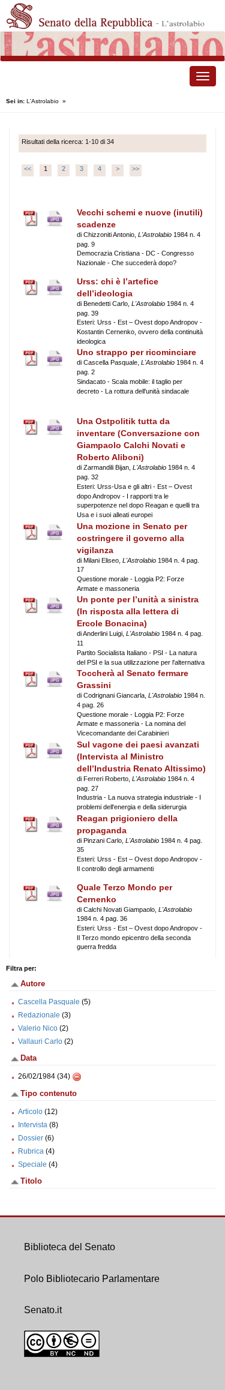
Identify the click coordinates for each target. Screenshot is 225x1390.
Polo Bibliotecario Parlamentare (92, 1279)
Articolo (30, 1111)
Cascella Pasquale (49, 1002)
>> (135, 168)
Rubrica (31, 1151)
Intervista (32, 1125)
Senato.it (43, 1310)
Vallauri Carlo (40, 1041)
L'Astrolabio (42, 101)
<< (27, 168)
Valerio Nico (38, 1028)
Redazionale (39, 1015)
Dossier (30, 1138)
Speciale (32, 1164)
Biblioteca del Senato (69, 1247)
